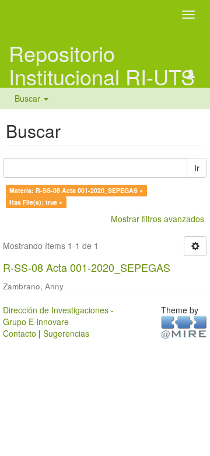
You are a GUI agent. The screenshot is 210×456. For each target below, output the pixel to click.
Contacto (19, 333)
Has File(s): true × (35, 202)
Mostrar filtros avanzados (157, 218)
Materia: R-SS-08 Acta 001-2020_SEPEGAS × (76, 190)
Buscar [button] (29, 98)
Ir (197, 168)
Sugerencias (66, 333)
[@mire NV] (184, 326)
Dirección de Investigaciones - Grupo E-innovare (58, 315)
